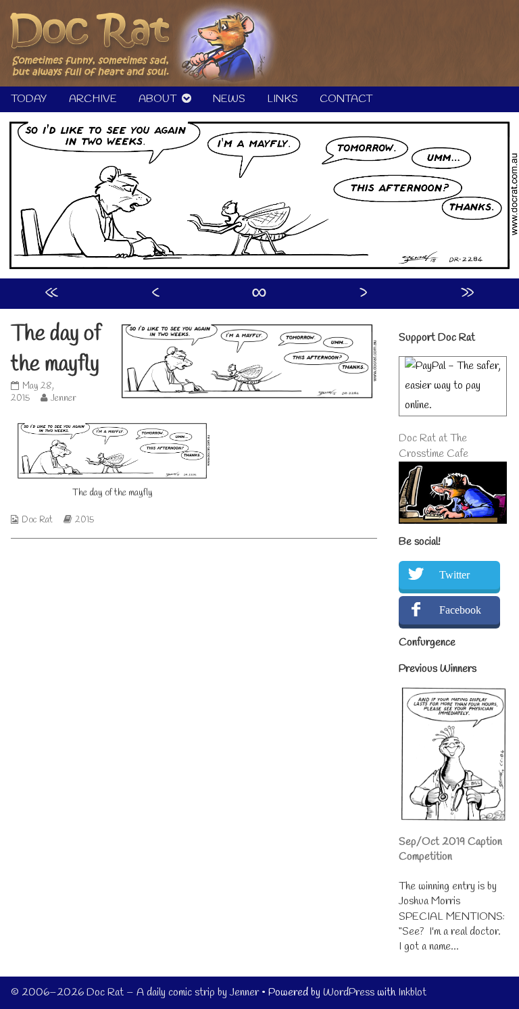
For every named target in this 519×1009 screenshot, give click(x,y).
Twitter (454, 575)
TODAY (29, 99)
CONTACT (346, 99)
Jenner (63, 398)
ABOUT (157, 99)
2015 (84, 520)
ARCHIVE (93, 99)
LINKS (282, 99)
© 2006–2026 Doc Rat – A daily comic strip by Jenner (135, 992)
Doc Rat (37, 520)
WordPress (348, 992)
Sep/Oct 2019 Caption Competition (450, 849)
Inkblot (412, 992)
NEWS (229, 99)
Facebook (460, 610)
